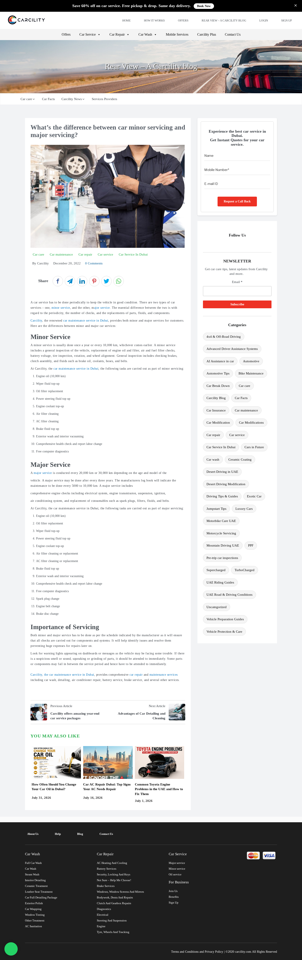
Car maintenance (246, 410)
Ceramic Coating (240, 459)
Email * (237, 282)
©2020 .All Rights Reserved (251, 951)
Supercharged (216, 570)
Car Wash (145, 34)
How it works (154, 20)
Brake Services (106, 886)
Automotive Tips (217, 373)
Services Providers (104, 99)
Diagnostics (104, 909)
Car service (237, 435)
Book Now (204, 6)
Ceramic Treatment (36, 886)
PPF (250, 545)
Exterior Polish (34, 903)
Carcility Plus (206, 34)
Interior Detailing (35, 880)
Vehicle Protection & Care (224, 631)
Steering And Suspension (112, 920)
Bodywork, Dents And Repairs (115, 897)
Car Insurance (216, 410)
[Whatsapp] (11, 949)
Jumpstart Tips (216, 508)
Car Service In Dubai (220, 447)
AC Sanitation (33, 926)
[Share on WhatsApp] (118, 281)
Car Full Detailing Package (41, 897)
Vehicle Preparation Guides (225, 619)
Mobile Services (177, 34)
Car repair (213, 435)
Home (126, 20)
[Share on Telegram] (70, 281)
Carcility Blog (216, 398)
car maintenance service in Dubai (85, 320)
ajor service (102, 307)
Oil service (175, 874)
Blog (80, 834)
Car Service (87, 34)
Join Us (173, 891)
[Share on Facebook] (58, 281)
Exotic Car (254, 496)
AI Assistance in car (220, 361)
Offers (183, 20)
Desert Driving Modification (225, 484)
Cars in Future (254, 447)
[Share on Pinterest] (94, 281)
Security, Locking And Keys (113, 874)
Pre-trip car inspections (222, 558)
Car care (26, 99)
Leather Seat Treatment (39, 891)
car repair (136, 674)
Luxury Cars (244, 508)
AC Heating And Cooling (112, 863)
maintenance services (163, 674)
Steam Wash (32, 874)
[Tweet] (106, 281)
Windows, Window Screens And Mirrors (120, 891)
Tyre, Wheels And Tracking (113, 932)
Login (263, 20)
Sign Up (286, 20)
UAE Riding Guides (220, 582)
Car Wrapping (33, 909)
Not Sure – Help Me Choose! (114, 880)
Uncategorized (216, 607)
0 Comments (94, 263)
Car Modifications (251, 422)
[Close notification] (296, 6)
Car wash (212, 459)
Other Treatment (34, 920)
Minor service (177, 868)
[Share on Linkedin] (82, 281)
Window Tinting (35, 914)
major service (43, 473)
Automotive (251, 361)
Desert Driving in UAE (222, 471)
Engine (101, 926)
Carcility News (71, 99)
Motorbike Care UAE (221, 521)
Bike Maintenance (251, 373)
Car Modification (218, 422)
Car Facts (48, 99)
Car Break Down (218, 386)
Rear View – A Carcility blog (224, 20)
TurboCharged (244, 570)
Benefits (174, 896)
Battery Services (106, 868)
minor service (61, 307)
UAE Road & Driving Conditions (229, 594)
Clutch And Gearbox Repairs (114, 903)
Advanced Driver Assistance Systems (232, 349)
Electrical (102, 914)
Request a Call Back (237, 201)
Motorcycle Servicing (221, 533)
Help (58, 834)
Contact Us (233, 34)
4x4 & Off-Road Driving (223, 336)
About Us (32, 834)
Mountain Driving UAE (222, 545)
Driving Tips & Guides (222, 496)
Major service (177, 863)
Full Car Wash (33, 863)
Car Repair (117, 34)
